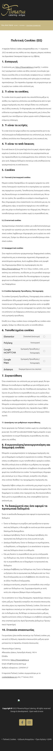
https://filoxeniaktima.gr (24, 67)
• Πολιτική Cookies (9, 739)
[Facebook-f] (22, 722)
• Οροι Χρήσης (40, 739)
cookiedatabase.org (9, 677)
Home (16, 25)
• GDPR (49, 739)
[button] (49, 10)
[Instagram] (29, 722)
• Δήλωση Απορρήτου (25, 739)
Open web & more (36, 711)
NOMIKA (22, 25)
